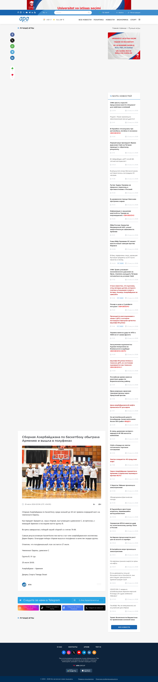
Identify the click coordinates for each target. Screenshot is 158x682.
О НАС (59, 647)
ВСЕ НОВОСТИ (85, 20)
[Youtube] (27, 13)
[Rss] (35, 13)
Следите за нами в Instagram (30, 608)
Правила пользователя (86, 679)
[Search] (89, 13)
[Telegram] (29, 13)
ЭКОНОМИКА (122, 20)
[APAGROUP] (79, 665)
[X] (24, 13)
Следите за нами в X (96, 608)
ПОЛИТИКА (99, 20)
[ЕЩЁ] (138, 19)
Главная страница (119, 28)
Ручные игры (134, 28)
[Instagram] (21, 12)
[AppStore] (86, 671)
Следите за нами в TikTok (52, 608)
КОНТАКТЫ (72, 647)
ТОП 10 (98, 647)
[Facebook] (18, 12)
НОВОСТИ (110, 20)
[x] (74, 653)
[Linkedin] (32, 13)
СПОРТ (133, 20)
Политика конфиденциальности (107, 679)
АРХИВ (86, 647)
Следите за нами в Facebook (74, 608)
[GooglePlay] (72, 671)
